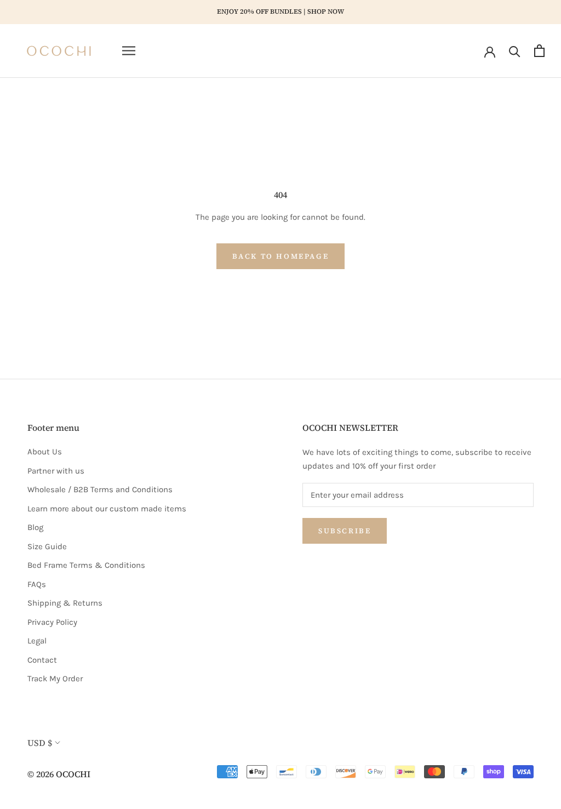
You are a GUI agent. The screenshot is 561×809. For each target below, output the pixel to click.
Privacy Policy (52, 622)
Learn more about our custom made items (106, 509)
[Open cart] (539, 50)
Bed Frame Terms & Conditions (86, 565)
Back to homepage (280, 256)
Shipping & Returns (64, 603)
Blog (35, 527)
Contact (42, 660)
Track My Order (55, 678)
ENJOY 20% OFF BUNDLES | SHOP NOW (280, 11)
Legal (37, 641)
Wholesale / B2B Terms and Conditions (100, 489)
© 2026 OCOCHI (58, 774)
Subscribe (344, 530)
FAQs (36, 584)
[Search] (514, 50)
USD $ (39, 743)
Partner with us (55, 471)
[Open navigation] (128, 50)
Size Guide (47, 546)
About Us (44, 452)
